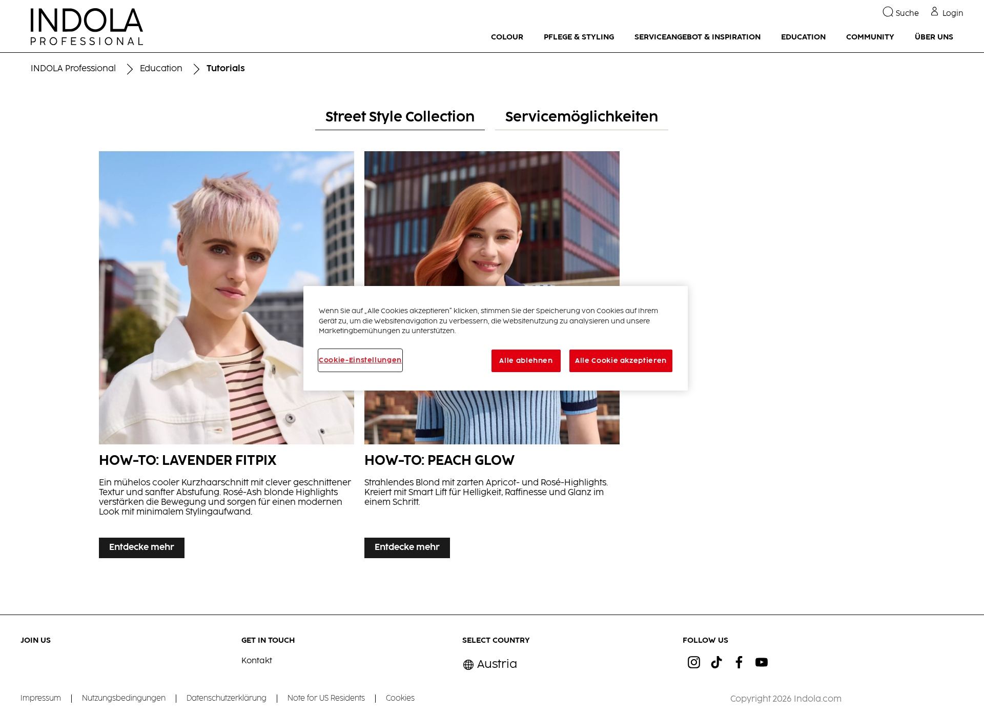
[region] (495, 338)
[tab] (400, 118)
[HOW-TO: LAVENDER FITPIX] (226, 362)
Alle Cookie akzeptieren (621, 361)
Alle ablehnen (525, 361)
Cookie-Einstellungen (360, 360)
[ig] (694, 662)
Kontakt (256, 661)
